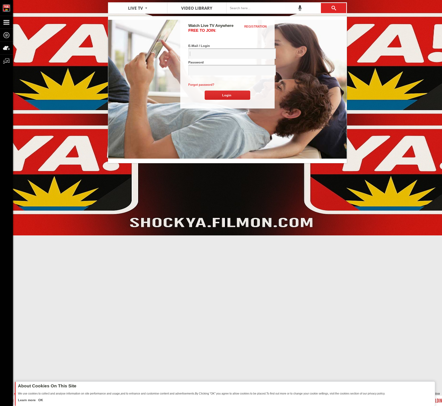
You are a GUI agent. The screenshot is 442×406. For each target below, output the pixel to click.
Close (437, 393)
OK (40, 400)
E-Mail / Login (199, 46)
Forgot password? (201, 84)
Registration (255, 26)
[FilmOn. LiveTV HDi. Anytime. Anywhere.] (6, 8)
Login (226, 95)
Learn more (27, 400)
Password (196, 62)
